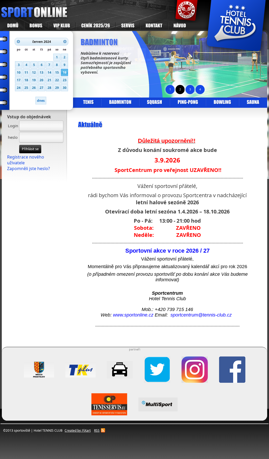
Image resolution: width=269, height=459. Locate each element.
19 (34, 80)
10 (18, 72)
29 (57, 87)
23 (64, 80)
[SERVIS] (128, 26)
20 (41, 80)
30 (64, 87)
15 (57, 72)
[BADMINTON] (120, 102)
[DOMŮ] (13, 26)
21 (49, 80)
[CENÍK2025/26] (96, 26)
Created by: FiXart (78, 430)
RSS (97, 430)
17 (18, 80)
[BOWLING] (222, 102)
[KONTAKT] (154, 26)
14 (49, 72)
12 (34, 72)
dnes (41, 100)
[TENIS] (88, 102)
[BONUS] (36, 26)
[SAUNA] (253, 102)
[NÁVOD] (179, 26)
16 (64, 72)
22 (57, 80)
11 (26, 72)
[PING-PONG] (188, 102)
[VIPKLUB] (62, 26)
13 (41, 72)
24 (18, 87)
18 (26, 80)
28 (49, 87)
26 (34, 87)
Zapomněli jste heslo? (28, 168)
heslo (13, 137)
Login (13, 125)
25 (26, 87)
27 (41, 87)
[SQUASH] (154, 102)
